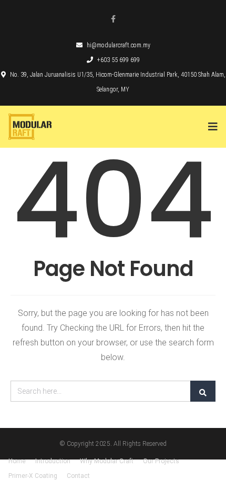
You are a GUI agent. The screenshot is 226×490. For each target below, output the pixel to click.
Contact (78, 475)
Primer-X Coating (32, 475)
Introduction (52, 461)
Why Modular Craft (106, 461)
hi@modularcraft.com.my (118, 45)
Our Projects (161, 461)
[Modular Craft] (45, 127)
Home (17, 461)
